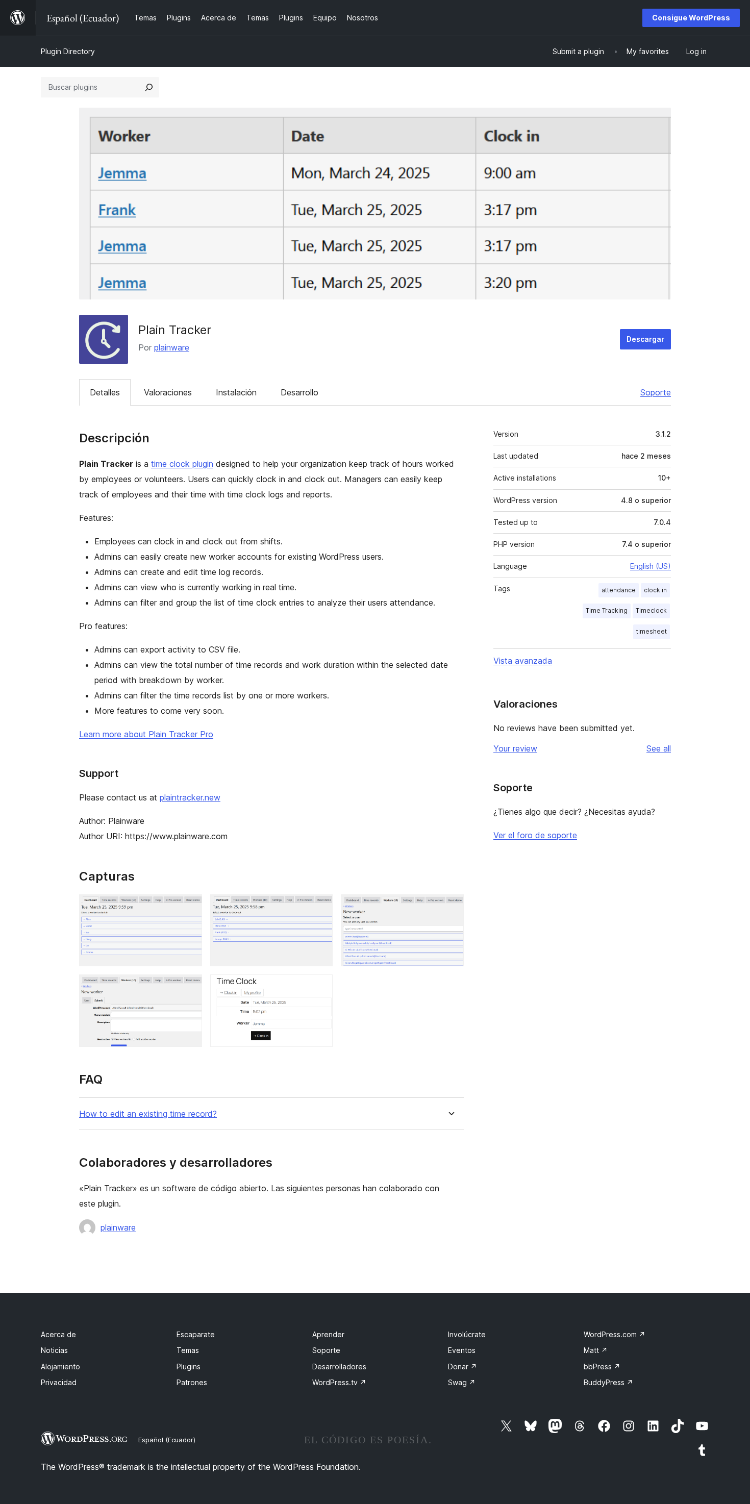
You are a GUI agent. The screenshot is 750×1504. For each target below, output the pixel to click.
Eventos (462, 1350)
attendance (619, 590)
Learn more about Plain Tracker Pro (146, 734)
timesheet (651, 631)
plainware (171, 347)
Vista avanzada (522, 661)
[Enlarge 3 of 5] (450, 908)
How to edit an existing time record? (148, 1114)
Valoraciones (168, 392)
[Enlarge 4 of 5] (188, 988)
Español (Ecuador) (166, 1440)
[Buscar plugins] (149, 87)
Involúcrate (467, 1334)
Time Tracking (607, 610)
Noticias (54, 1350)
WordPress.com (614, 1334)
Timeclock (651, 610)
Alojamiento (60, 1366)
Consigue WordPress (691, 17)
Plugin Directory (68, 51)
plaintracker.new (190, 797)
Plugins (189, 1366)
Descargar (645, 339)
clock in (655, 590)
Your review (515, 748)
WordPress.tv (339, 1382)
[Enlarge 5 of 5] (319, 988)
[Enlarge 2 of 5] (319, 908)
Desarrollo (299, 392)
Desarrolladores (339, 1366)
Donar (462, 1366)
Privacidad (59, 1382)
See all (658, 748)
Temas (188, 1350)
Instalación (236, 392)
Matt (596, 1350)
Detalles (105, 392)
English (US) (650, 566)
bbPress (602, 1366)
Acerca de (58, 1334)
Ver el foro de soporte (535, 835)
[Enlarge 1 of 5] (188, 908)
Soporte (655, 392)
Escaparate (196, 1334)
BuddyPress (608, 1382)
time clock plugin (182, 464)
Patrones (192, 1382)
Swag (462, 1382)
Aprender (328, 1334)
